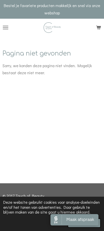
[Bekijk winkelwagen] (98, 27)
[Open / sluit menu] (5, 27)
